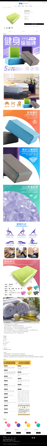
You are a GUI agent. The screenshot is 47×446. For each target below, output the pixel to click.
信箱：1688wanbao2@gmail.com (7, 441)
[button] (22, 18)
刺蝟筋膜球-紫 (16, 429)
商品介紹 (10, 31)
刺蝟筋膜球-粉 (6, 429)
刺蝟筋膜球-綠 (36, 429)
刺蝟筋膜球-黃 (26, 429)
